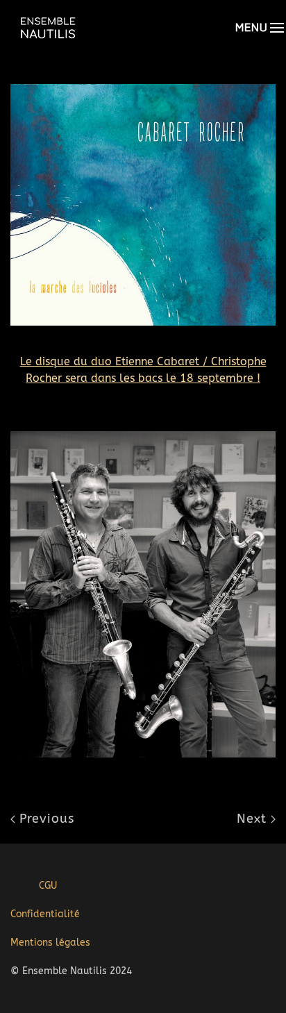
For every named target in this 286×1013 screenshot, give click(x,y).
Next (254, 818)
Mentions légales (50, 942)
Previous (44, 818)
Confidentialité (45, 914)
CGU (48, 885)
